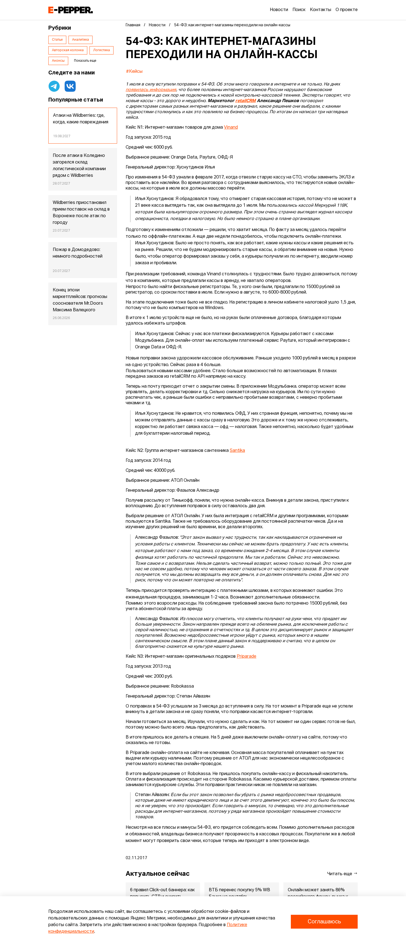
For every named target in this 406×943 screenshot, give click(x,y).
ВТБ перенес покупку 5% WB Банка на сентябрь (239, 893)
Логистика (101, 50)
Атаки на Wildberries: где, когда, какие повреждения (80, 119)
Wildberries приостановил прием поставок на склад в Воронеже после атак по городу (81, 213)
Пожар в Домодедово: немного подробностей (77, 253)
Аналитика (80, 40)
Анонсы (58, 61)
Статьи (57, 40)
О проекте (347, 10)
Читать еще (340, 874)
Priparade (246, 656)
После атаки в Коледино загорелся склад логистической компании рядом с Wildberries (79, 166)
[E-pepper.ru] (70, 10)
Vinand (231, 127)
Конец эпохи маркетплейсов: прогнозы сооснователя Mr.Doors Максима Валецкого (80, 300)
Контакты (320, 10)
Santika (237, 451)
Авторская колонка (68, 50)
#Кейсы (134, 71)
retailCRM (245, 101)
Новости (279, 10)
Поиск (298, 10)
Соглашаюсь (324, 921)
